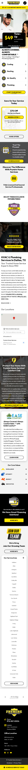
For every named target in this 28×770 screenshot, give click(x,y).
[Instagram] (8, 753)
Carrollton (14, 577)
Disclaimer (9, 763)
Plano (14, 652)
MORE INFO (14, 520)
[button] (5, 697)
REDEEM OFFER (13, 117)
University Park (14, 674)
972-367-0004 (22, 400)
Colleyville (14, 580)
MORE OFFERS (14, 136)
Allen (14, 566)
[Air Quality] (14, 75)
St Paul (14, 670)
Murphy (14, 648)
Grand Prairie (14, 609)
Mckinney (14, 645)
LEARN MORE (14, 457)
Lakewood (14, 634)
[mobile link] (25, 3)
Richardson (14, 656)
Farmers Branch (14, 595)
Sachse (14, 663)
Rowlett (14, 659)
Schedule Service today (15, 767)
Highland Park (14, 616)
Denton (14, 591)
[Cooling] (14, 61)
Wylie (14, 677)
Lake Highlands (14, 631)
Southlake (14, 666)
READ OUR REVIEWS (14, 247)
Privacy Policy (17, 763)
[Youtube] (11, 753)
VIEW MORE (14, 683)
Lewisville (14, 641)
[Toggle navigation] (2, 3)
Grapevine (14, 613)
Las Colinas (14, 638)
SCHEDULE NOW (14, 161)
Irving (14, 623)
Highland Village (14, 620)
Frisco (14, 602)
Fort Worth (14, 598)
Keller (14, 627)
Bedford (14, 573)
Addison (14, 562)
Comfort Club (5, 383)
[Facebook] (5, 753)
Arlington (14, 569)
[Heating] (14, 68)
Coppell (14, 584)
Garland (14, 605)
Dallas (14, 587)
